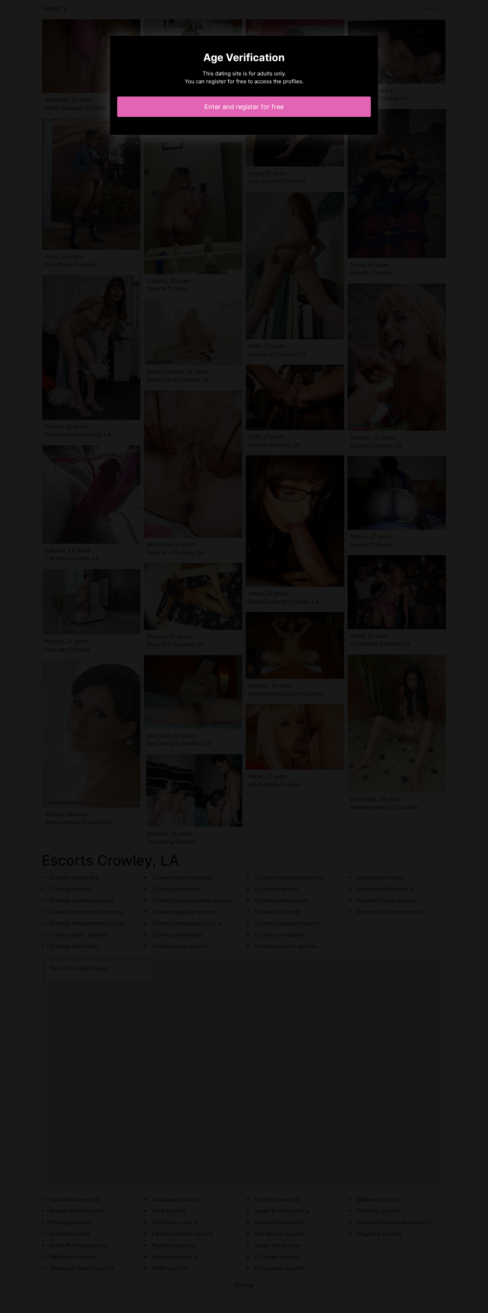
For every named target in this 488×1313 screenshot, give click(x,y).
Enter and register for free (244, 106)
